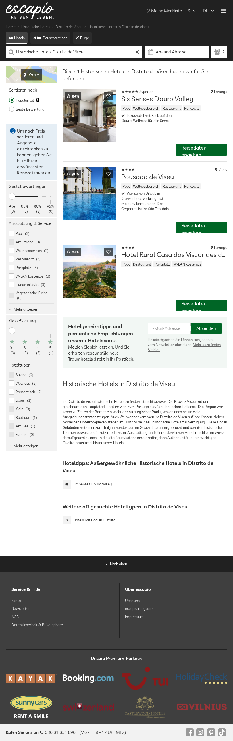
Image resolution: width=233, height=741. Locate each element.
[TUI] (144, 678)
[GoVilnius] (201, 707)
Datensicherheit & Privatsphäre (37, 624)
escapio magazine (139, 608)
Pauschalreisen (55, 38)
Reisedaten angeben (194, 150)
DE (205, 10)
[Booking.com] (88, 678)
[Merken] (108, 96)
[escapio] (30, 10)
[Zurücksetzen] (137, 52)
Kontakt (17, 600)
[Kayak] (31, 678)
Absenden (206, 328)
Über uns (132, 600)
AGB (15, 616)
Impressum (134, 616)
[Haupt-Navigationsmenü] (223, 10)
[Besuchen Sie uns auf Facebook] (190, 732)
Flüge (84, 38)
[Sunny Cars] (31, 707)
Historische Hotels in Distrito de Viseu (118, 26)
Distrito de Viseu (68, 26)
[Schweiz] (88, 707)
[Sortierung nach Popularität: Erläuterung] (37, 100)
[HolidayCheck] (201, 678)
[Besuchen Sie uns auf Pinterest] (211, 732)
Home (11, 26)
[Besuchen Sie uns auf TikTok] (222, 732)
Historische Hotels (35, 26)
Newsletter (20, 608)
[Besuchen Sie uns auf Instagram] (200, 732)
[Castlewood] (144, 707)
